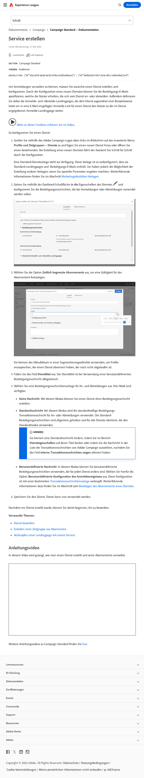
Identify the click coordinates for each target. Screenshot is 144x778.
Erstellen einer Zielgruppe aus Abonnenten (40, 529)
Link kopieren (37, 55)
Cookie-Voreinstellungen (21, 769)
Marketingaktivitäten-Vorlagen (80, 176)
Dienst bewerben (24, 523)
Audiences (24, 69)
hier (84, 644)
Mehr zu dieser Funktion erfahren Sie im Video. (46, 125)
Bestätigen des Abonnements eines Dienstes (106, 486)
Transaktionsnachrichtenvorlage (70, 481)
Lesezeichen (18, 55)
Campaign (39, 30)
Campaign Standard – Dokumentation (74, 30)
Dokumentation (18, 30)
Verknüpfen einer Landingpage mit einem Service (44, 535)
